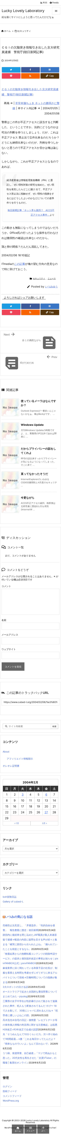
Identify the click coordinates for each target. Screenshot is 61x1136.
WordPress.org (11, 1100)
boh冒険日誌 (9, 896)
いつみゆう (51, 286)
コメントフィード (12, 1095)
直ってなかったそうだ (34, 473)
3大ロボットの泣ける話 (15, 986)
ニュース (52, 278)
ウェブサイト (9, 649)
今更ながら (27, 497)
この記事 (19, 264)
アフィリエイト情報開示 (20, 758)
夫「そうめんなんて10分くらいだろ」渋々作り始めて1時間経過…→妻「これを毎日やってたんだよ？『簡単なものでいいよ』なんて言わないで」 (30, 1039)
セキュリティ (24, 31)
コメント (6, 586)
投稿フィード (10, 1091)
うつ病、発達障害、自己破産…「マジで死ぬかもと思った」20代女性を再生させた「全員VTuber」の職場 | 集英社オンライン (30, 1058)
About (6, 751)
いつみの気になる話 (19, 916)
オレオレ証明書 (11, 765)
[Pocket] (11, 76)
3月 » (44, 823)
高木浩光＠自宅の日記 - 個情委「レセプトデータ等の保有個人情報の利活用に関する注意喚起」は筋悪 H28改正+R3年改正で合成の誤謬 (30, 1025)
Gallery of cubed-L (13, 901)
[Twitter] (11, 70)
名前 (4, 620)
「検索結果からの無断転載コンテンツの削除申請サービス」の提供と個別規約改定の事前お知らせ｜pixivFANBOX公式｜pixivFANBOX (30, 958)
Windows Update (32, 424)
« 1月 (16, 823)
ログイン (7, 1086)
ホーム (7, 31)
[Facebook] (30, 70)
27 (46, 812)
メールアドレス (10, 634)
